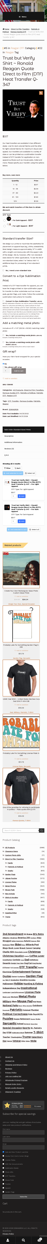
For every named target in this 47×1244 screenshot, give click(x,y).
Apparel (7, 1188)
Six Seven (27, 1024)
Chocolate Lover (21, 952)
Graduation (15, 980)
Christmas (34, 951)
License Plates (11, 882)
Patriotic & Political (27, 393)
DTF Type (7, 215)
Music (39, 1002)
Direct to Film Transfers (33, 390)
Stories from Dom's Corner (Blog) (16, 1156)
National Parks (10, 1005)
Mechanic (14, 997)
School (20, 1023)
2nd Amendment (13, 933)
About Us (9, 1057)
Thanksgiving (16, 1037)
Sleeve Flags (34, 1024)
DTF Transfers (10, 1176)
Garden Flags (10, 874)
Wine (23, 1041)
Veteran (17, 1041)
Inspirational (29, 988)
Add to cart (18, 371)
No (5, 364)
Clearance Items (11, 851)
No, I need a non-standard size (18, 270)
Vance (9, 1041)
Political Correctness (15, 1014)
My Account (8, 1240)
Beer (12, 945)
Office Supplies (27, 1006)
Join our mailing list (13, 1076)
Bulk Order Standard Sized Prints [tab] (17, 430)
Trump (7, 917)
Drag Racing (36, 963)
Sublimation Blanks (11, 1168)
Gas (4, 980)
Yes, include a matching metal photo (24, 335)
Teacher (6, 1037)
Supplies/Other (11, 913)
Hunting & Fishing (33, 983)
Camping (36, 948)
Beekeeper (6, 945)
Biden (18, 944)
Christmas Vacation (13, 955)
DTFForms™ (6, 967)
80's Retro (38, 934)
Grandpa (31, 980)
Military (16, 712)
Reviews (8, 1069)
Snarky (10, 871)
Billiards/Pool (32, 944)
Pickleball (26, 1010)
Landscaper (6, 992)
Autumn (27, 941)
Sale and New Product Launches (16, 1152)
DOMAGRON (13, 409)
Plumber (35, 1010)
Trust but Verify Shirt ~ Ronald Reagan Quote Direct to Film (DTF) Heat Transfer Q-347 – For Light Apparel (26, 483)
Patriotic (37, 401)
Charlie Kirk (8, 952)
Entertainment (21, 971)
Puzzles (8, 1018)
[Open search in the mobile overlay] (23, 830)
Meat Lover (6, 997)
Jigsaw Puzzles (11, 878)
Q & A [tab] (6, 455)
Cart (36, 1238)
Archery (33, 938)
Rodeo (38, 1019)
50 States (28, 934)
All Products (18, 390)
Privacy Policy (10, 1073)
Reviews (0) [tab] (9, 449)
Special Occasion (28, 604)
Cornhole (16, 960)
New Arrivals (10, 894)
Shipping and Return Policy (16, 1065)
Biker (23, 945)
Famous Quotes (26, 401)
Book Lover (13, 948)
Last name (6, 1136)
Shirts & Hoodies (11, 898)
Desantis (6, 963)
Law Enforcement (17, 992)
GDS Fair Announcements (14, 1164)
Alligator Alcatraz (10, 938)
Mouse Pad (25, 1001)
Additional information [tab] (13, 442)
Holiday (18, 983)
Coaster (26, 956)
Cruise (22, 960)
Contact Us (9, 1061)
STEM (8, 1032)
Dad (11, 712)
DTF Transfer (13, 401)
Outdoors (37, 1005)
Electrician (7, 972)
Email (4, 1144)
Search (23, 1240)
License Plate (18, 766)
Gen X (7, 980)
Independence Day (11, 988)
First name (6, 1129)
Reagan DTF (17, 48)
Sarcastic (26, 658)
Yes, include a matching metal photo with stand (23, 343)
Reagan (10, 52)
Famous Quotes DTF (18, 32)
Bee (38, 941)
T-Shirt (30, 712)
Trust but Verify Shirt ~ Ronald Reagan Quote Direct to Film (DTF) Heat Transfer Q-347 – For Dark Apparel (26, 508)
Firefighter (21, 976)
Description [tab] (9, 436)
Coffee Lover (36, 955)
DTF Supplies (15, 967)
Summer (29, 1032)
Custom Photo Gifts (13, 855)
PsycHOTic (38, 1014)
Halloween (8, 983)
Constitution (7, 960)
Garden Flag (17, 658)
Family (10, 863)
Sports (26, 1027)
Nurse (20, 1006)
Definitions (34, 960)
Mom (14, 1001)
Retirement (25, 1019)
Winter (28, 1041)
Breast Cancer (26, 948)
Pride (30, 1014)
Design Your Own (14, 604)
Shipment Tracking (13, 1092)
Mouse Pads (10, 890)
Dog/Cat (28, 963)
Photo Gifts (9, 1172)
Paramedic (6, 1010)
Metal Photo (27, 996)
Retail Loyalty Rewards (14, 1088)
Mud (34, 1002)
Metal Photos (10, 886)
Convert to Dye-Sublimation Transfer (24, 301)
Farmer (14, 976)
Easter (41, 967)
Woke (33, 1040)
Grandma (24, 980)
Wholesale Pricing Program (16, 1080)
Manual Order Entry (13, 1084)
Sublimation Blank (18, 1033)
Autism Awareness (17, 941)
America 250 (24, 937)
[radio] (19, 219)
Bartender (34, 941)
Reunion (33, 1019)
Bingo (5, 948)
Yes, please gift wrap (13, 367)
